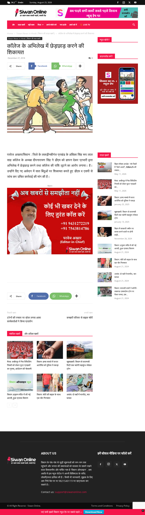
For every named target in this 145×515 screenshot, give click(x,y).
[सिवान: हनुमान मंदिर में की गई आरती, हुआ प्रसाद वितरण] (20, 382)
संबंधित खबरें (14, 333)
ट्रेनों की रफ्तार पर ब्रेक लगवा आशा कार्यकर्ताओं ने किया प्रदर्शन (24, 319)
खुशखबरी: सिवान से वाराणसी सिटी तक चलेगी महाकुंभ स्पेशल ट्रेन (79, 365)
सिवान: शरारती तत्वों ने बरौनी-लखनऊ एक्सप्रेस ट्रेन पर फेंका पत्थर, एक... (125, 291)
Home (10, 33)
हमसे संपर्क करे (52, 24)
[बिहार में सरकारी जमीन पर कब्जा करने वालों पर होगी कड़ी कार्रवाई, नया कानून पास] (105, 232)
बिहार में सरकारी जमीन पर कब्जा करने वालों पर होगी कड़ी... (124, 231)
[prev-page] (9, 405)
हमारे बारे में (73, 24)
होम (13, 24)
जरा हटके (63, 24)
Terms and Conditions (102, 505)
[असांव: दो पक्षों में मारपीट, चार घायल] (80, 382)
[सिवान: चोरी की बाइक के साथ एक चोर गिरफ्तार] (50, 382)
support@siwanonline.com (71, 492)
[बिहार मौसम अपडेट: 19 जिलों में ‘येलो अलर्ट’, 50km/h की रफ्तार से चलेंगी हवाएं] (105, 167)
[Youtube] (135, 2)
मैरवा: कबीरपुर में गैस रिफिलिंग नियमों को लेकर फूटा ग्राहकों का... (125, 183)
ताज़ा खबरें (21, 24)
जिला (39, 24)
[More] (80, 66)
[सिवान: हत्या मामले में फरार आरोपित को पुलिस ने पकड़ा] (50, 350)
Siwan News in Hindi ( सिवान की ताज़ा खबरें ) (35, 33)
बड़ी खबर (31, 24)
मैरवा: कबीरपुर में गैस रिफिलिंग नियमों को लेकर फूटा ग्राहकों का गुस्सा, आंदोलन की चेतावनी (19, 365)
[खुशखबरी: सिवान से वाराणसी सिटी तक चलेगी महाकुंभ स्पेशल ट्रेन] (80, 350)
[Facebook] (117, 2)
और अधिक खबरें (31, 333)
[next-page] (15, 405)
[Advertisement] (49, 143)
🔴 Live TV (85, 24)
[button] (133, 24)
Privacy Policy (122, 505)
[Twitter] (129, 2)
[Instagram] (123, 2)
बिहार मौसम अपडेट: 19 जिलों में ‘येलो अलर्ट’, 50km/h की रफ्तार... (125, 167)
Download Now (93, 512)
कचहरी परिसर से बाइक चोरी (80, 317)
